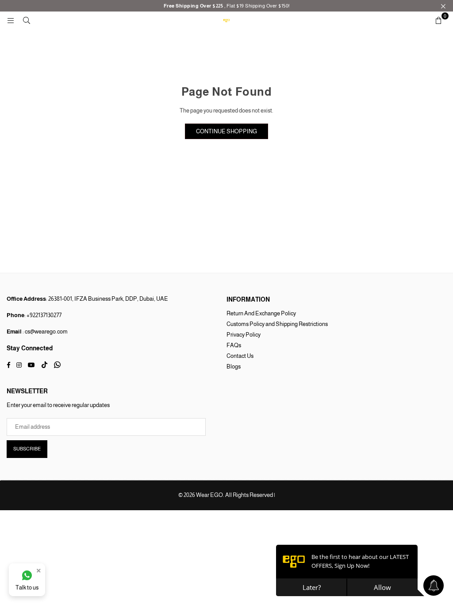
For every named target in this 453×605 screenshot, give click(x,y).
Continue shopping (226, 131)
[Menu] (11, 20)
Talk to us (26, 587)
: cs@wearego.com (45, 331)
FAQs (233, 345)
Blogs (233, 366)
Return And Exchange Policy (261, 313)
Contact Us (239, 356)
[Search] (27, 20)
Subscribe (27, 448)
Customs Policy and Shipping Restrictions (277, 324)
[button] (438, 20)
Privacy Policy (243, 334)
